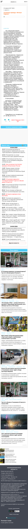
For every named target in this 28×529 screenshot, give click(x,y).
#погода (3, 431)
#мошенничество (12, 366)
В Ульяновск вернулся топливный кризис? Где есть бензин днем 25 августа (13, 272)
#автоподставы (4, 366)
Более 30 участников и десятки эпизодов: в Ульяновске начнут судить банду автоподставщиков (13, 370)
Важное (2, 268)
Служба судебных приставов (7, 522)
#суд (24, 366)
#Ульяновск (16, 431)
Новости (7, 268)
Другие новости (14, 243)
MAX (12, 120)
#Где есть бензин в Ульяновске (15, 399)
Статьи (17, 268)
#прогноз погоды (9, 431)
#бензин (3, 269)
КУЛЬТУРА (6, 28)
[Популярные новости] (25, 145)
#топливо (3, 400)
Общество (12, 268)
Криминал (3, 365)
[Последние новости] (22, 145)
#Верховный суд (4, 301)
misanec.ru (23, 480)
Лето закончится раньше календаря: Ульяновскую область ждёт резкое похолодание (12, 435)
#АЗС (2, 399)
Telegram (18, 120)
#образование (11, 301)
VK (22, 120)
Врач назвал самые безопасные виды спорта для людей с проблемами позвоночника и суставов (12, 337)
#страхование (19, 366)
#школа (17, 301)
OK (18, 121)
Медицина (3, 332)
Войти (25, 1)
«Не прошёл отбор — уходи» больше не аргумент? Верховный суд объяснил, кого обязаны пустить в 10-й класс (13, 304)
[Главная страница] (13, 1)
